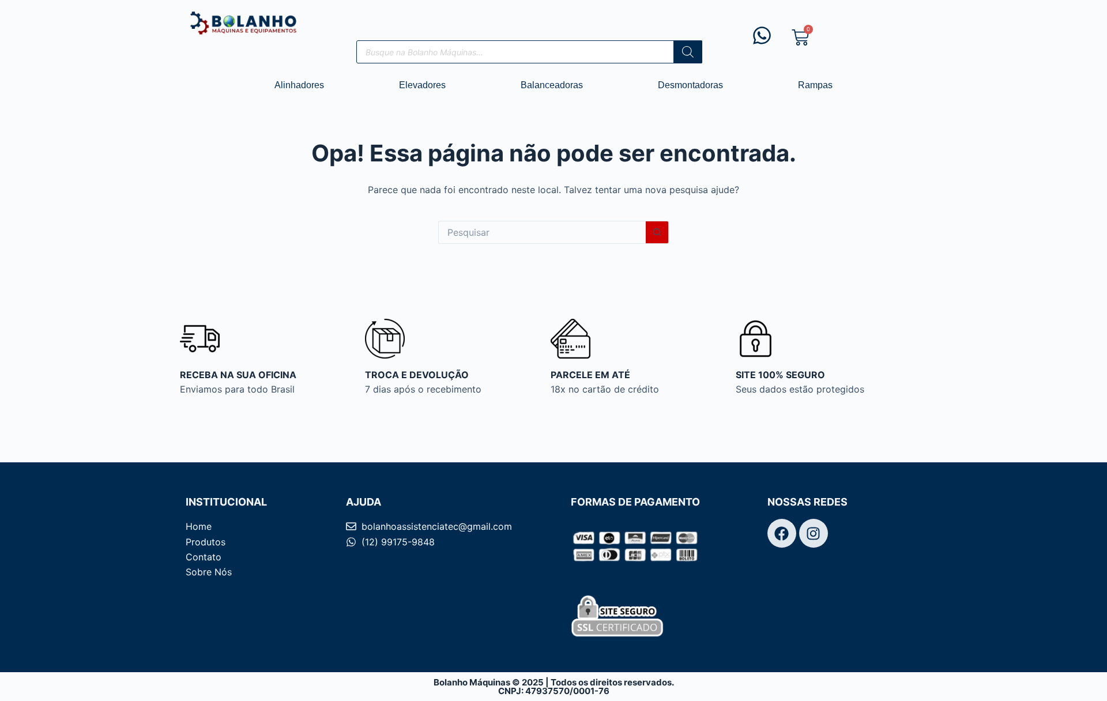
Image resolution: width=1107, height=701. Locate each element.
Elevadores (422, 85)
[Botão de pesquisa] (657, 232)
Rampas (815, 85)
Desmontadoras (690, 85)
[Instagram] (813, 533)
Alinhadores (299, 85)
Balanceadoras (552, 85)
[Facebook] (781, 533)
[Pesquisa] (687, 51)
